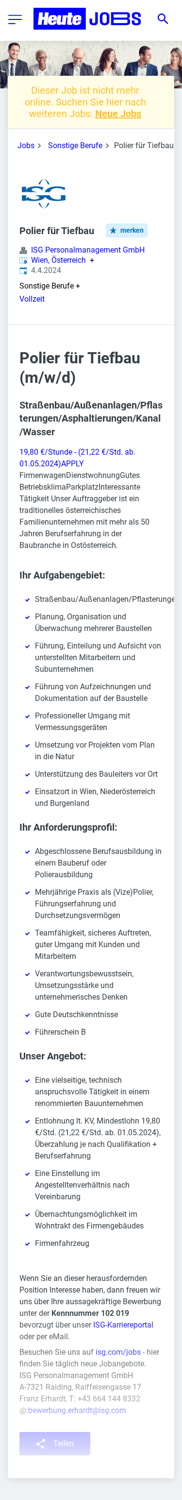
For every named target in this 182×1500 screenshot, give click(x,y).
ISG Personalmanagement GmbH (88, 250)
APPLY (72, 463)
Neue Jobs (118, 113)
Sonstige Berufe (75, 145)
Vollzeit (32, 299)
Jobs (25, 145)
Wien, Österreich (58, 260)
